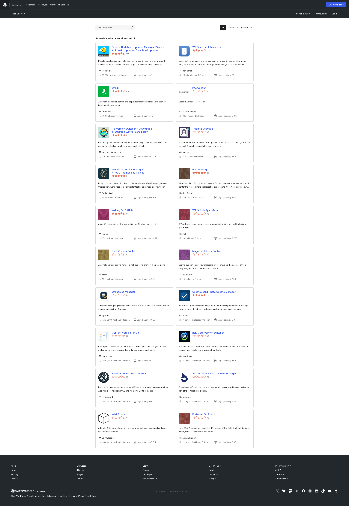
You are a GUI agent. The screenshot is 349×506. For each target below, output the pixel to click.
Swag (212, 478)
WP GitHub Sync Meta (205, 210)
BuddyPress (281, 478)
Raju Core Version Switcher (208, 332)
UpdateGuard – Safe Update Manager (214, 291)
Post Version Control (124, 251)
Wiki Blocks (118, 414)
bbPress (280, 474)
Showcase (81, 466)
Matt (278, 470)
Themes (80, 470)
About (13, 466)
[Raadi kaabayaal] (132, 27)
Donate (213, 474)
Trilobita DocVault (202, 128)
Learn (145, 466)
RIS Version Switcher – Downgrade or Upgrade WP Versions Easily (132, 130)
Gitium (115, 87)
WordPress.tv (150, 478)
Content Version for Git (125, 332)
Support (146, 470)
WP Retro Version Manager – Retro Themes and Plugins (128, 171)
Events (212, 470)
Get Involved (215, 466)
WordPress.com (283, 466)
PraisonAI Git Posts (203, 414)
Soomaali (41, 491)
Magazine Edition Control (206, 251)
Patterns (81, 478)
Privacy (14, 478)
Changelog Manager (123, 291)
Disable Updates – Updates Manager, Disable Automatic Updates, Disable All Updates (138, 49)
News (13, 470)
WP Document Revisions (206, 47)
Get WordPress (336, 5)
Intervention (199, 87)
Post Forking (199, 169)
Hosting (14, 474)
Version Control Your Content (129, 373)
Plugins (80, 474)
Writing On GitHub (122, 210)
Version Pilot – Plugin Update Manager (214, 373)
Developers (148, 474)
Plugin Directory (18, 14)
